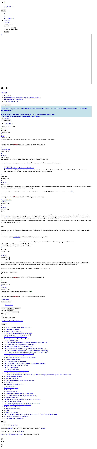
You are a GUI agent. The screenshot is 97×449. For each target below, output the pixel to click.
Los (2, 315)
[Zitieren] (1, 134)
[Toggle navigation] (3, 10)
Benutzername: (8, 24)
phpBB (10, 428)
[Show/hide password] (14, 28)
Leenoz (43, 428)
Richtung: (3, 314)
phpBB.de (21, 431)
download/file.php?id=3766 (31, 116)
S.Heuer (15, 145)
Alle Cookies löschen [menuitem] (11, 425)
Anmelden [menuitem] (7, 20)
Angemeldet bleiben (11, 30)
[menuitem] (48, 4)
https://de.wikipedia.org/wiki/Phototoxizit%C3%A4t (19, 168)
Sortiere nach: (5, 312)
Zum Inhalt (4, 93)
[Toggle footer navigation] (3, 421)
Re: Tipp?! (3, 155)
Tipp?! (2, 136)
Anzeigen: (3, 310)
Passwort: (6, 26)
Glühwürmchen (5, 150)
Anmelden (7, 22)
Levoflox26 (4, 202)
